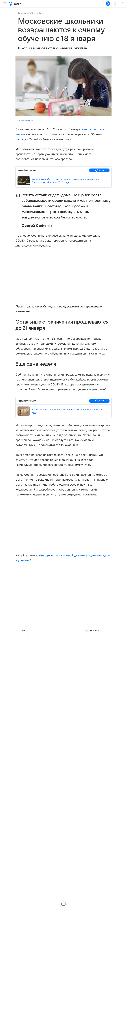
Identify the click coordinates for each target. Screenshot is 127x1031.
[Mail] (10, 3)
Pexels (29, 120)
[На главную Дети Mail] (16, 3)
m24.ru (40, 13)
